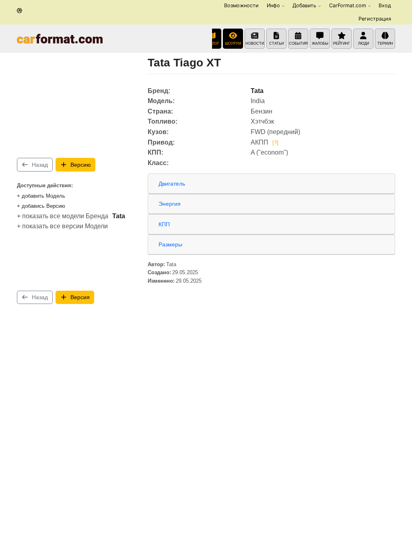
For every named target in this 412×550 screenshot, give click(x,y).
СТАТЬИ (276, 43)
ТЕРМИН (385, 43)
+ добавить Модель (41, 196)
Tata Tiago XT (184, 62)
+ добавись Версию (41, 206)
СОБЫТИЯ (298, 43)
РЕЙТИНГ (341, 43)
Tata (118, 216)
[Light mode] (19, 11)
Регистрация (374, 19)
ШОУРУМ (233, 43)
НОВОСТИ (254, 43)
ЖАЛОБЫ (320, 43)
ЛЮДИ (363, 43)
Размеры (170, 244)
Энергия (170, 204)
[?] (275, 143)
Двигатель (172, 183)
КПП (164, 224)
